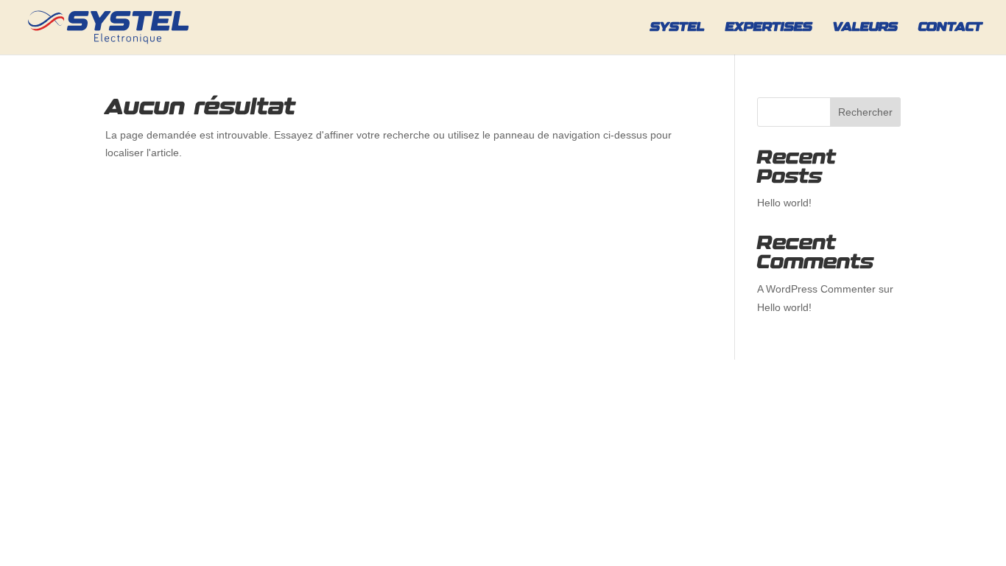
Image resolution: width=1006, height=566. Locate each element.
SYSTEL (677, 27)
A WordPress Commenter (816, 289)
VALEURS (865, 27)
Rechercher (865, 112)
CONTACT (950, 27)
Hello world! (784, 203)
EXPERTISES (768, 27)
